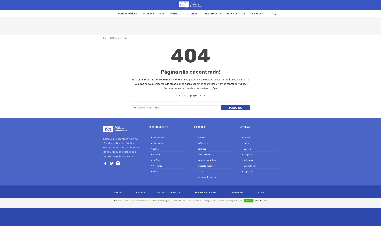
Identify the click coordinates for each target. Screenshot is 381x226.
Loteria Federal (250, 165)
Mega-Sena (249, 154)
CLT (245, 14)
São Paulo (175, 14)
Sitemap (261, 192)
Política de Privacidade (205, 192)
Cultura (156, 148)
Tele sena (248, 160)
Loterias (192, 14)
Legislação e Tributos (207, 160)
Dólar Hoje (203, 143)
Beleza (156, 171)
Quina (246, 143)
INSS (161, 14)
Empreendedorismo (207, 177)
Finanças (257, 14)
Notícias (156, 160)
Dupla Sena (249, 171)
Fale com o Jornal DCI (168, 192)
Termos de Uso (236, 192)
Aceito (248, 201)
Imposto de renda (206, 165)
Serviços (232, 14)
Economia (148, 14)
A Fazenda (157, 165)
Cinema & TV (158, 143)
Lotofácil (247, 148)
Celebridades (159, 137)
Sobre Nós (118, 192)
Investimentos (213, 14)
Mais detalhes (261, 201)
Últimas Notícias (128, 14)
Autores (140, 192)
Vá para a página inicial (191, 95)
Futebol (156, 154)
